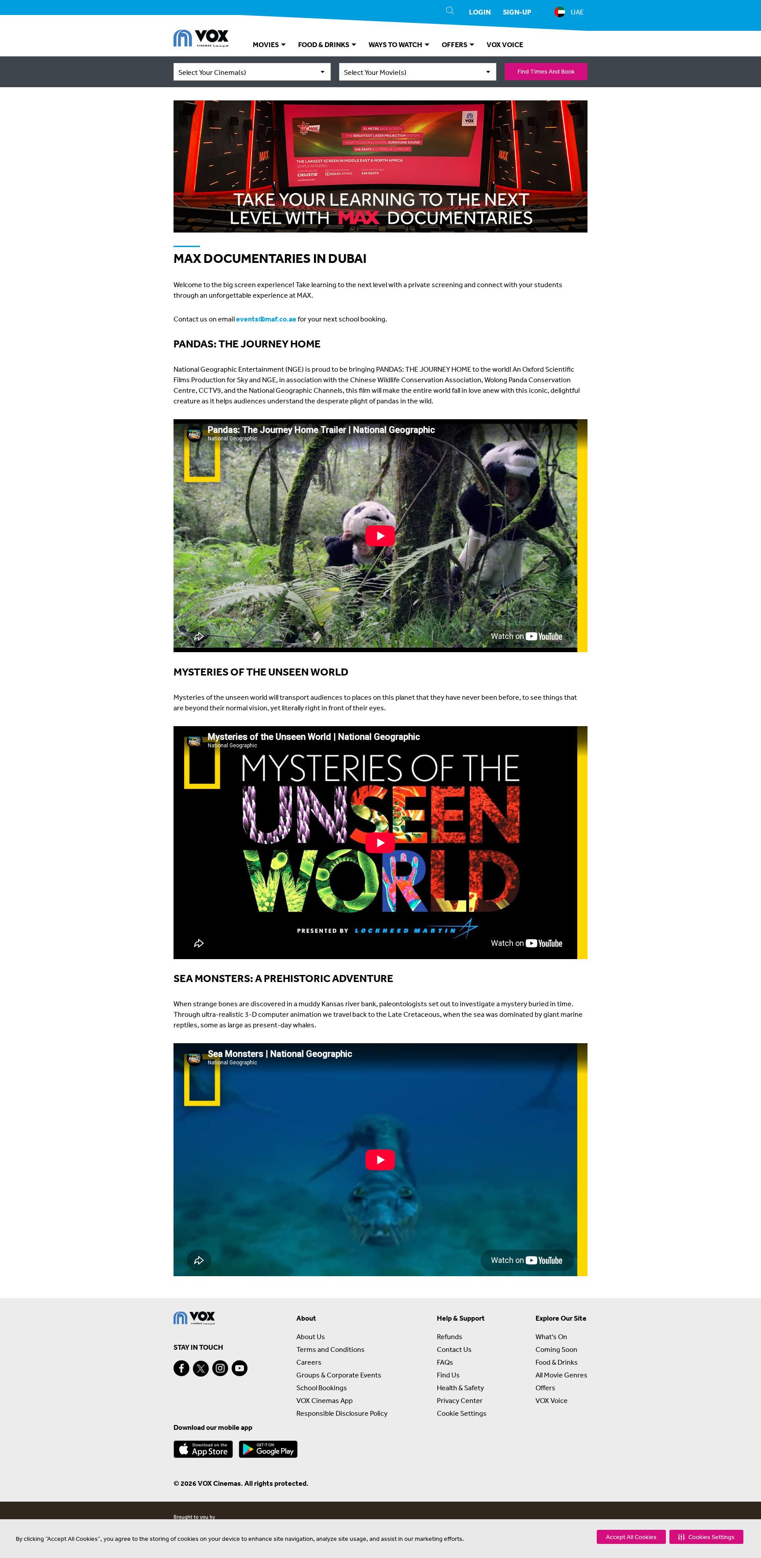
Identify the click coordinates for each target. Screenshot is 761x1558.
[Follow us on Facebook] (181, 1368)
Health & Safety (460, 1387)
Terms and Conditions (330, 1349)
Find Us (448, 1374)
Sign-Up (517, 11)
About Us (310, 1336)
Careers (308, 1362)
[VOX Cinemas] (201, 40)
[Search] (450, 12)
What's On (551, 1336)
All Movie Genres (561, 1374)
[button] (706, 1537)
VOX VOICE (505, 44)
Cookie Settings (462, 1413)
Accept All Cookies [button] (631, 1537)
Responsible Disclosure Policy (342, 1413)
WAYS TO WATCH (396, 44)
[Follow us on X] (201, 1369)
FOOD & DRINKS (324, 44)
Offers (545, 1387)
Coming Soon (556, 1349)
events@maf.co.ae (266, 318)
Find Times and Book (546, 71)
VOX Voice (552, 1400)
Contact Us (454, 1349)
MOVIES (266, 44)
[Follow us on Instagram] (220, 1368)
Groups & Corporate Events (338, 1374)
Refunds (449, 1336)
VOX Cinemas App (324, 1400)
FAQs (445, 1362)
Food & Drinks (557, 1362)
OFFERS (455, 44)
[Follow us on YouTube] (240, 1368)
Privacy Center (460, 1400)
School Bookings (321, 1387)
